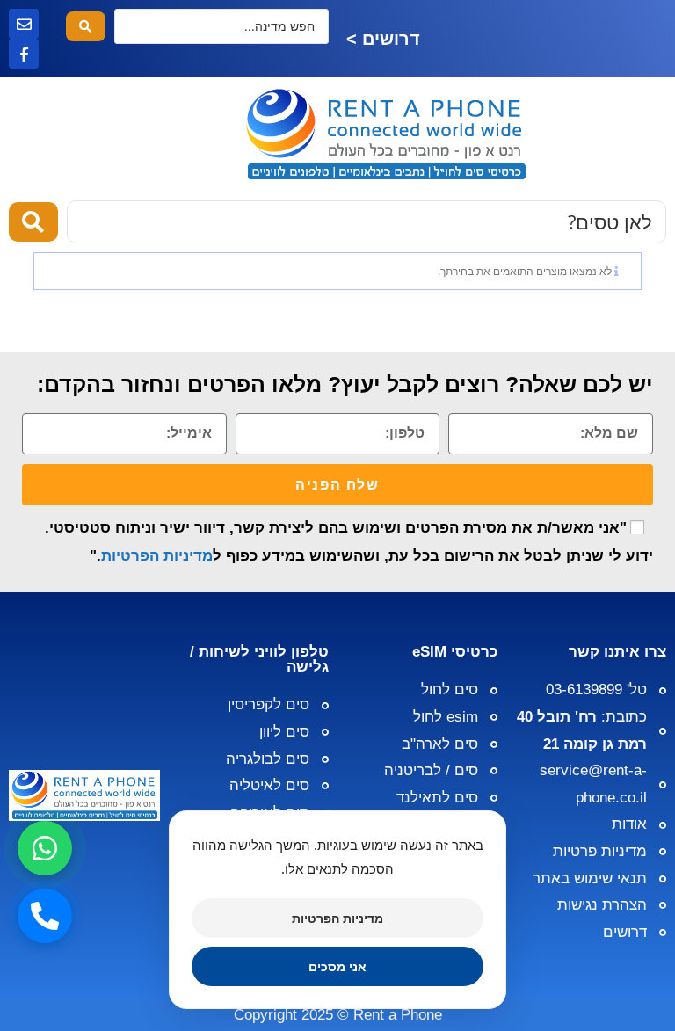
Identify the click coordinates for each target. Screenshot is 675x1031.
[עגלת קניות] (67, 134)
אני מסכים (337, 966)
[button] (608, 134)
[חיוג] (45, 916)
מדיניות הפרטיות (157, 556)
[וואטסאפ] (45, 848)
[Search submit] (85, 26)
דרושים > (383, 38)
